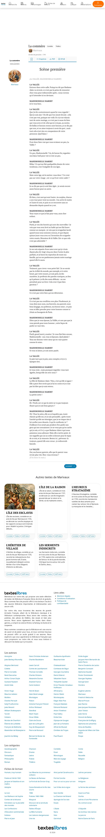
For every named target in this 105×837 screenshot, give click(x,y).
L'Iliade (56, 808)
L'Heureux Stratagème (81, 488)
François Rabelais (60, 704)
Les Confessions (11, 808)
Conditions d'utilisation (66, 598)
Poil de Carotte (59, 778)
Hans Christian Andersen (38, 656)
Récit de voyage (60, 759)
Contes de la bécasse (13, 799)
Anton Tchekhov (60, 710)
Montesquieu (59, 697)
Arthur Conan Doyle (12, 678)
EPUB (62, 59)
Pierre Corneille (11, 672)
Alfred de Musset (60, 727)
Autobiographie (11, 749)
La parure (82, 815)
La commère (15, 60)
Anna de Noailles (84, 727)
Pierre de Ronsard (36, 730)
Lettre (31, 755)
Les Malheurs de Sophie (14, 796)
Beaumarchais (59, 659)
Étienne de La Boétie (12, 724)
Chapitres (42, 59)
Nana (56, 812)
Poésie (31, 759)
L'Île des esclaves (19, 513)
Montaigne (33, 697)
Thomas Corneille (36, 672)
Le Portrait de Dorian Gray (39, 781)
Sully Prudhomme (11, 704)
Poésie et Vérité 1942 (13, 778)
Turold (7, 714)
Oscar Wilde (33, 717)
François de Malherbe (13, 727)
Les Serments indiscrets (49, 546)
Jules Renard (9, 707)
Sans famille (58, 793)
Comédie (50, 46)
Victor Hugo (9, 691)
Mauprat (32, 799)
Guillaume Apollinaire (62, 656)
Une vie (32, 818)
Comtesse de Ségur (61, 668)
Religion (81, 759)
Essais (56, 803)
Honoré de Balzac (85, 717)
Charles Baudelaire (36, 659)
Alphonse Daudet (85, 672)
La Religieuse (83, 778)
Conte (80, 749)
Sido (55, 815)
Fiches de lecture (49, 4)
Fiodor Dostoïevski (85, 675)
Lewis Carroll (34, 665)
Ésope (80, 736)
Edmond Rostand (60, 707)
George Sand (83, 682)
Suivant (69, 466)
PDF (53, 59)
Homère (81, 685)
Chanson (32, 749)
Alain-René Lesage (36, 694)
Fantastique (9, 755)
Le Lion (7, 793)
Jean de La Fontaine (61, 724)
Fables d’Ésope (35, 808)
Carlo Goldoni (34, 685)
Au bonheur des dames (87, 812)
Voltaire (8, 717)
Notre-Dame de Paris (86, 818)
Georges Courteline (61, 672)
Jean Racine (82, 704)
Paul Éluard (58, 736)
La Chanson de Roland (62, 796)
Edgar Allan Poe (60, 701)
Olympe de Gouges (61, 720)
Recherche (13, 4)
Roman (7, 762)
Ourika (81, 796)
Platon (31, 701)
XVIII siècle (25, 536)
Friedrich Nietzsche (85, 697)
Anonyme (8, 656)
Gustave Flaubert (11, 682)
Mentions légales (63, 596)
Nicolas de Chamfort (12, 720)
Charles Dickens (35, 675)
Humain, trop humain (13, 772)
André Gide (9, 685)
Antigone (81, 781)
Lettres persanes (84, 772)
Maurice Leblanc (11, 694)
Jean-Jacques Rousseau (87, 707)
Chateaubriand (59, 665)
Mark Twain (33, 714)
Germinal (57, 818)
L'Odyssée (82, 808)
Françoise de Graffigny (87, 720)
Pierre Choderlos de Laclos (88, 665)
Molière (7, 697)
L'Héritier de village (16, 546)
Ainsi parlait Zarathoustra (64, 772)
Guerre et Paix (83, 793)
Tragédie (57, 762)
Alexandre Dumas (36, 678)
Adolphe (8, 787)
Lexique (73, 4)
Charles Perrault (11, 701)
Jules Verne (82, 714)
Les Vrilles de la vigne (62, 787)
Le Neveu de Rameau (37, 778)
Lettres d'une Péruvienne (88, 799)
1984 (31, 793)
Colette (7, 668)
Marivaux (14, 84)
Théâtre (58, 46)
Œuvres (23, 4)
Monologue (58, 755)
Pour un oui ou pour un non (64, 781)
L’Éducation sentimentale (14, 812)
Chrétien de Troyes (61, 730)
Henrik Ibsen (34, 691)
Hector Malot (59, 694)
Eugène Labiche (84, 691)
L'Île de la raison (52, 487)
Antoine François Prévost (39, 704)
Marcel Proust (83, 701)
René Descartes (11, 675)
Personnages (36, 4)
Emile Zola (58, 717)
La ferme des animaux (86, 787)
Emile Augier (83, 656)
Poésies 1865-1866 (36, 796)
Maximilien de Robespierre (15, 730)
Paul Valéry (58, 714)
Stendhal (32, 710)
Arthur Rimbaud (35, 707)
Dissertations (86, 4)
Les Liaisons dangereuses (39, 815)
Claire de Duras (35, 720)
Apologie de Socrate (61, 799)
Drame (31, 752)
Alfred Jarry (58, 691)
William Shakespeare (13, 710)
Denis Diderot (59, 675)
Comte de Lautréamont (38, 668)
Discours (8, 752)
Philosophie (9, 759)
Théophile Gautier (61, 682)
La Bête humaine (35, 812)
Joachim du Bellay (11, 736)
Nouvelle (81, 755)
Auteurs (63, 4)
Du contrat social (85, 803)
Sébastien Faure (60, 678)
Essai (56, 752)
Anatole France (35, 682)
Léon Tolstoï (83, 710)
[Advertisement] (52, 24)
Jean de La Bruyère (36, 724)
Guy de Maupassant (37, 727)
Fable (80, 752)
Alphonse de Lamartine (87, 724)
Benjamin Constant (85, 668)
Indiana (7, 815)
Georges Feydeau (85, 678)
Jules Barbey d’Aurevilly (13, 659)
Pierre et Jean (10, 818)
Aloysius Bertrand (11, 665)
